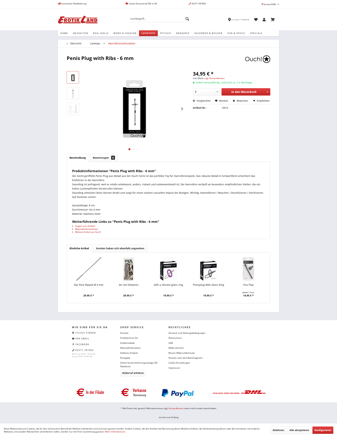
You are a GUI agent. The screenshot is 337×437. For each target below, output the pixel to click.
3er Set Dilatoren (128, 284)
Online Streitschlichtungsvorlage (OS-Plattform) (139, 364)
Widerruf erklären (133, 373)
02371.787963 (84, 350)
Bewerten (242, 100)
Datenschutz (175, 337)
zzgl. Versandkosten (214, 78)
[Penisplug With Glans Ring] (208, 269)
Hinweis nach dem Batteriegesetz (185, 357)
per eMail (82, 338)
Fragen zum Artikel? (85, 226)
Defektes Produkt (129, 352)
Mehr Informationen (115, 431)
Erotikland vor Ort (129, 337)
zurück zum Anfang (169, 417)
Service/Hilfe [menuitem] (270, 4)
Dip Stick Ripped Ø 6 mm (88, 284)
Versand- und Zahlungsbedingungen (187, 332)
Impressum (174, 367)
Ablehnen (278, 430)
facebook (82, 344)
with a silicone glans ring (168, 284)
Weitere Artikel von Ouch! (88, 232)
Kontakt (124, 332)
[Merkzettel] (256, 20)
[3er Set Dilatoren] (128, 269)
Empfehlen (263, 100)
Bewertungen (103, 157)
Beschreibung (78, 157)
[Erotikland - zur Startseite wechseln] (78, 19)
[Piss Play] (248, 269)
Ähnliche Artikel (79, 248)
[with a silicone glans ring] (168, 269)
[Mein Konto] (264, 20)
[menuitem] (160, 18)
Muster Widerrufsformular (181, 352)
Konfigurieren (323, 430)
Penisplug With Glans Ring (208, 284)
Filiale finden (85, 332)
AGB (170, 342)
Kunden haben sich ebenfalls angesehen (120, 248)
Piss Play (248, 284)
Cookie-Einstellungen (179, 362)
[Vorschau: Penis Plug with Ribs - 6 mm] (73, 77)
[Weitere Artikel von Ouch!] (257, 61)
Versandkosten (176, 408)
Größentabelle (127, 342)
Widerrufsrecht (176, 347)
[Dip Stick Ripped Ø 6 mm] (88, 269)
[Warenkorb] (273, 20)
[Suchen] (187, 18)
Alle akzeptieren (299, 430)
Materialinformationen (86, 229)
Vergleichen (203, 100)
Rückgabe (125, 357)
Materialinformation (130, 347)
